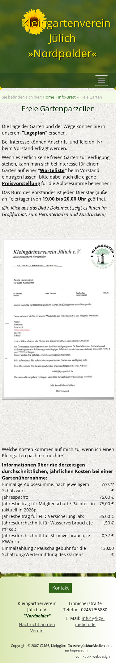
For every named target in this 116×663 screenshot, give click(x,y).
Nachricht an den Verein (37, 627)
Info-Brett (67, 97)
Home (48, 97)
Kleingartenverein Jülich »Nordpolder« (62, 38)
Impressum (79, 650)
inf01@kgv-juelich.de (90, 621)
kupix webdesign (96, 656)
